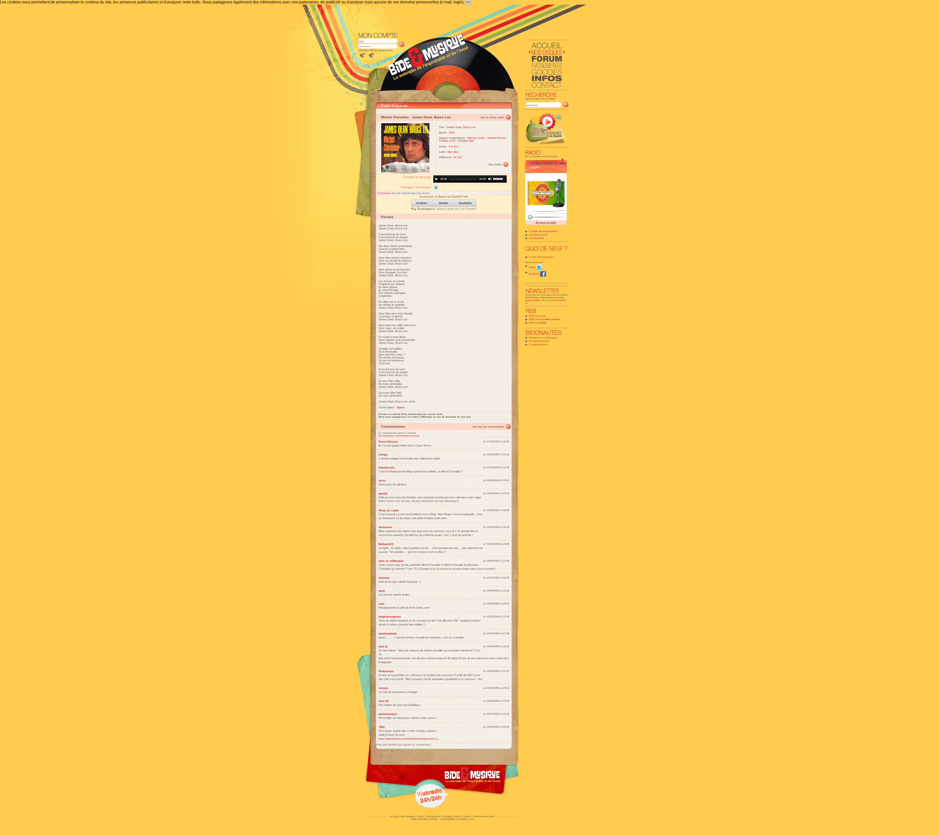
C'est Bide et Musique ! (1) (544, 163)
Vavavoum (385, 527)
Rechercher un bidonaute (543, 337)
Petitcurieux (386, 671)
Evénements (433, 816)
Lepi (381, 603)
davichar (384, 577)
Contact (466, 816)
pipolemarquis (388, 714)
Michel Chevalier (395, 117)
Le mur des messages (541, 257)
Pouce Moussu (388, 441)
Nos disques (407, 816)
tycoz (382, 480)
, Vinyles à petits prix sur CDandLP (443, 208)
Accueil (394, 816)
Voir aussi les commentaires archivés (398, 435)
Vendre (443, 203)
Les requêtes (536, 238)
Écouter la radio (546, 222)
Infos (457, 816)
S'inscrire (363, 50)
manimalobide (388, 633)
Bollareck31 (386, 544)
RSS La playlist (537, 322)
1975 (452, 132)
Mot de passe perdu (381, 50)
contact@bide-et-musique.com (457, 819)
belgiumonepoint (390, 616)
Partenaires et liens (484, 816)
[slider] (500, 178)
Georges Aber (466, 140)
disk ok (383, 646)
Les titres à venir (538, 234)
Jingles (535, 167)
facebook (534, 273)
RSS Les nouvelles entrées (544, 319)
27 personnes (384, 193)
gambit (383, 493)
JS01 (382, 726)
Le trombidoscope (539, 341)
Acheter (421, 203)
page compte (532, 300)
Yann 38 (384, 701)
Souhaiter (465, 203)
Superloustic (387, 467)
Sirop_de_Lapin (389, 510)
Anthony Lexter (476, 137)
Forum (420, 816)
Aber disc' (453, 151)
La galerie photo (538, 344)
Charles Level (447, 140)
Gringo (383, 454)
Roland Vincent (496, 137)
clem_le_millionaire (391, 560)
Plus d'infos (495, 164)
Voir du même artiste (492, 117)
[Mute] (490, 179)
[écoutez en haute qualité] (371, 57)
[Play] (436, 179)
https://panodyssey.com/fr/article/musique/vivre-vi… (409, 738)
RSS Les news (537, 315)
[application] (470, 179)
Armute (383, 688)
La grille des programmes (543, 231)
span (382, 590)
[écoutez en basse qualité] (362, 57)
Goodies (447, 816)
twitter (532, 267)
